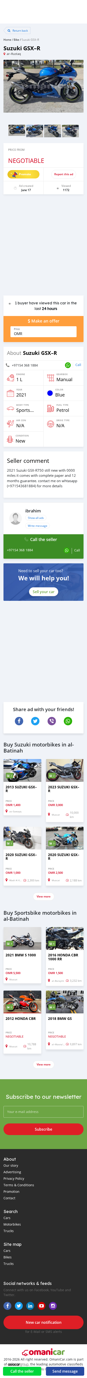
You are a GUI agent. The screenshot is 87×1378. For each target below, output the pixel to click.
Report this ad (63, 174)
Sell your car (44, 591)
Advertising (12, 1172)
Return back (20, 30)
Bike (16, 39)
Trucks (8, 1231)
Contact (9, 1198)
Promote (25, 174)
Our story (10, 1165)
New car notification (43, 1322)
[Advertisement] (43, 247)
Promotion (11, 1191)
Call (78, 365)
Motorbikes (12, 1224)
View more (44, 896)
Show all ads (36, 518)
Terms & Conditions (18, 1185)
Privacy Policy (13, 1178)
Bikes (7, 1257)
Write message (37, 526)
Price (17, 329)
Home (7, 39)
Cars (6, 1218)
